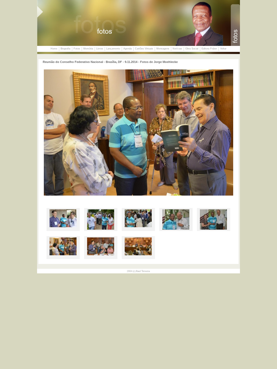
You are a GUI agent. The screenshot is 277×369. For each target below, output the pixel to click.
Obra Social (191, 48)
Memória (88, 48)
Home (54, 48)
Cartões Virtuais (144, 48)
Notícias (177, 48)
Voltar (223, 48)
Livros (99, 48)
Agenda (127, 48)
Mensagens (162, 48)
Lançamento (113, 48)
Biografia (65, 48)
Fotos (77, 48)
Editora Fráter (209, 48)
